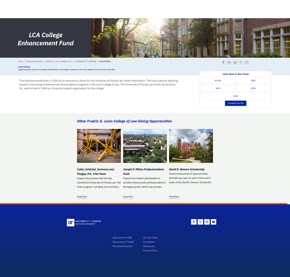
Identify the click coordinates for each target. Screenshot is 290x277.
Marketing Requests (122, 246)
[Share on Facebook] (224, 63)
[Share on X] (241, 63)
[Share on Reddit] (235, 63)
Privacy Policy (150, 250)
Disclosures (149, 246)
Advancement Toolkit (123, 241)
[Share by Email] (247, 63)
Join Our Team (150, 237)
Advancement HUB (122, 237)
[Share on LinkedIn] (230, 63)
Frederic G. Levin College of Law (59, 61)
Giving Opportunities (34, 61)
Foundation (149, 241)
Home (20, 61)
